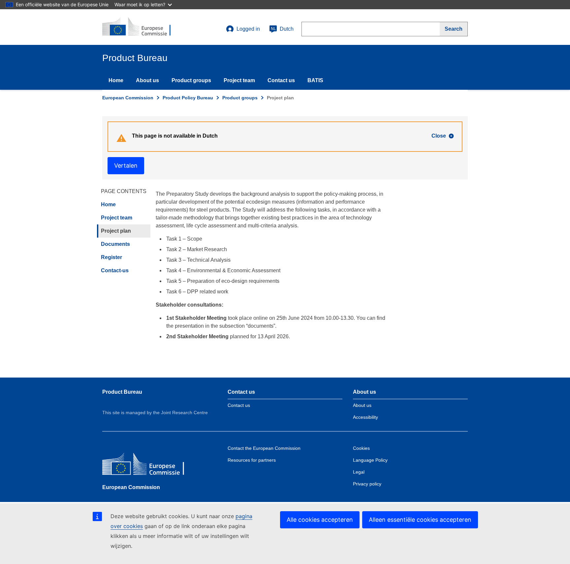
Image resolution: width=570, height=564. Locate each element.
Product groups (191, 80)
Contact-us (115, 270)
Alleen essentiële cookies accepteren (420, 519)
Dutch (282, 29)
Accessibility (365, 417)
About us (147, 80)
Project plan (116, 231)
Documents (115, 244)
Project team (239, 80)
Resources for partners (252, 460)
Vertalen (126, 165)
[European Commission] (150, 465)
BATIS (315, 80)
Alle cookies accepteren (320, 519)
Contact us (281, 80)
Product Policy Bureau (188, 97)
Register (111, 257)
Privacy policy (367, 483)
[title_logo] (142, 27)
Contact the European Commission (264, 448)
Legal (358, 472)
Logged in (248, 29)
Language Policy (370, 460)
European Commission (127, 97)
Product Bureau (122, 392)
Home (116, 80)
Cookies (361, 448)
